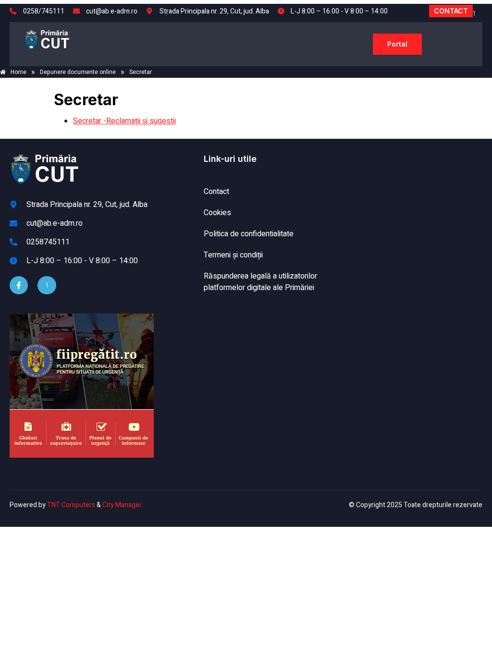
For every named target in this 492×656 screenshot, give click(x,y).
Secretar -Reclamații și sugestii (124, 121)
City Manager (122, 505)
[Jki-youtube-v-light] (46, 285)
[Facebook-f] (19, 285)
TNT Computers (71, 505)
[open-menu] (361, 44)
